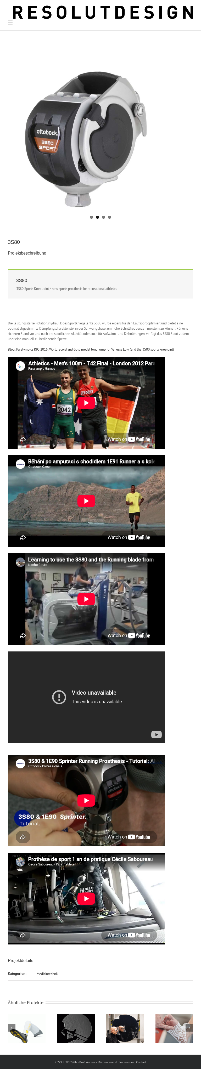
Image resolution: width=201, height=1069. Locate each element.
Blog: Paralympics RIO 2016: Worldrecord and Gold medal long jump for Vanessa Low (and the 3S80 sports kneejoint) (91, 349)
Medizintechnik (47, 974)
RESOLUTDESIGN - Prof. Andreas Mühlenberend (86, 1062)
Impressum (126, 1062)
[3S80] (100, 128)
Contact (141, 1062)
